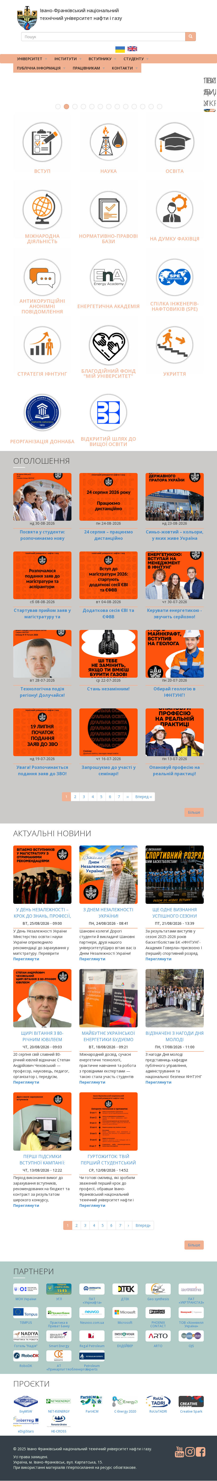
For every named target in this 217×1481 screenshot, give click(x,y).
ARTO (158, 1346)
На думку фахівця (175, 238)
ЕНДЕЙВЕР (125, 1346)
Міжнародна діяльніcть (42, 239)
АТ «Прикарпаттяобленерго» (67, 1368)
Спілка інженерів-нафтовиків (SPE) (174, 306)
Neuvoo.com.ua (92, 1322)
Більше (194, 812)
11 (142, 106)
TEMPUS (26, 1322)
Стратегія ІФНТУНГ (42, 374)
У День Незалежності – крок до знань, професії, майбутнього (42, 916)
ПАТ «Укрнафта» (92, 1301)
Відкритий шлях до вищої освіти (108, 442)
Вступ (42, 171)
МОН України (26, 1299)
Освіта (175, 171)
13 (159, 106)
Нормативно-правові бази (108, 239)
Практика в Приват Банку (59, 1324)
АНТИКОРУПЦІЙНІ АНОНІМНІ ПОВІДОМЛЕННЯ (42, 306)
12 (151, 106)
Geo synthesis (158, 1299)
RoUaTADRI (158, 1411)
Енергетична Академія (108, 306)
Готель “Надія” (25, 1346)
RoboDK (26, 1366)
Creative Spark (191, 1411)
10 (134, 106)
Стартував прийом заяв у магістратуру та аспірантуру (42, 616)
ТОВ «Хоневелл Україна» (191, 1324)
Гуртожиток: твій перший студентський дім (108, 1163)
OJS (191, 1346)
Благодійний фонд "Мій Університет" (108, 373)
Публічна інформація (37, 69)
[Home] (27, 18)
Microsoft (125, 1322)
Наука (108, 171)
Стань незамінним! (108, 689)
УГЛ (59, 1299)
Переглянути (26, 958)
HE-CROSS (58, 1431)
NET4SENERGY (59, 1411)
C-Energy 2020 (125, 1411)
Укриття (174, 374)
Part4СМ (92, 1411)
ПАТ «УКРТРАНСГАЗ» (191, 1301)
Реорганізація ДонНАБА (42, 441)
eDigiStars (26, 1431)
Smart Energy (59, 1346)
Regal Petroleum (92, 1346)
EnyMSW (26, 1411)
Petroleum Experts (92, 1368)
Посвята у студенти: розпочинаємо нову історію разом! (42, 538)
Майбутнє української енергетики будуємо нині (108, 1039)
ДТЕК (125, 1299)
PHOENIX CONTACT (158, 1324)
